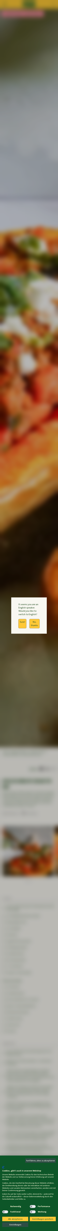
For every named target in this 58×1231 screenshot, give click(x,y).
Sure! (22, 621)
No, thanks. (34, 623)
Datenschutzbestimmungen (43, 1164)
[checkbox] (5, 1206)
